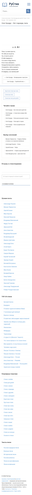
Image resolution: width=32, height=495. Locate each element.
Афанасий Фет (8, 227)
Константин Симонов (10, 266)
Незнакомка (7, 327)
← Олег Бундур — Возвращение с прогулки (16, 77)
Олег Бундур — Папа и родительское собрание (15, 125)
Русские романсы (9, 457)
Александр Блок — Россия (12, 357)
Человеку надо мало (10, 347)
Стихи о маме (8, 422)
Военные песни (8, 451)
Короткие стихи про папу (11, 91)
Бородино (7, 305)
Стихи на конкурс (9, 432)
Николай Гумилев (9, 283)
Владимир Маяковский (11, 220)
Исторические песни (10, 454)
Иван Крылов (8, 214)
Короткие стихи (8, 399)
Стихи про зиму (8, 409)
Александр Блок (9, 243)
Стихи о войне (8, 425)
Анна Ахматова (8, 230)
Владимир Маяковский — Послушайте (15, 364)
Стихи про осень (9, 406)
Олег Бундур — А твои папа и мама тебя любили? (16, 114)
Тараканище (7, 334)
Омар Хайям (7, 276)
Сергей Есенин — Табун (12, 147)
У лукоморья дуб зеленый (12, 312)
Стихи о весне (8, 412)
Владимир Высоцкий (10, 233)
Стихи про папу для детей (11, 98)
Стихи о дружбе (8, 392)
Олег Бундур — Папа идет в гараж (15, 121)
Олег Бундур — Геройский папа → (16, 81)
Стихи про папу (9, 94)
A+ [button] (18, 47)
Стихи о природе (9, 389)
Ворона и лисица (9, 315)
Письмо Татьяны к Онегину (12, 350)
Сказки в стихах (9, 435)
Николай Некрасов (9, 217)
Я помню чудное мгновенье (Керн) (14, 308)
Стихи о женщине (9, 396)
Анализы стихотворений (8, 479)
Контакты (8, 489)
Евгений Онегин (8, 302)
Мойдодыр (7, 330)
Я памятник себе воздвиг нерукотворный (16, 318)
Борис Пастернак (9, 250)
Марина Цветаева (9, 240)
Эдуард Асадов (8, 260)
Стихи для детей (9, 382)
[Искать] (28, 11)
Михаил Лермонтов (10, 207)
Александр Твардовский (11, 286)
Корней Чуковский (9, 256)
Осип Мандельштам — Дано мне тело (16, 153)
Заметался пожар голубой (12, 367)
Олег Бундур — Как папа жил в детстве (16, 110)
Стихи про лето (8, 415)
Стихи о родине (8, 429)
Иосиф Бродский (9, 237)
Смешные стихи (8, 419)
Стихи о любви (8, 379)
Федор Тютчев (8, 223)
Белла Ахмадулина (9, 280)
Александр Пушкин (10, 204)
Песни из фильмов (9, 464)
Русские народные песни (11, 448)
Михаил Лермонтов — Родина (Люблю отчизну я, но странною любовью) (16, 140)
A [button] (13, 47)
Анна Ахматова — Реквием (12, 360)
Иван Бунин (7, 270)
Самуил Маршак (9, 253)
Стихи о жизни (8, 386)
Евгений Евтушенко (10, 263)
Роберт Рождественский (11, 290)
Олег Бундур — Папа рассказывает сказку (17, 118)
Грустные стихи (8, 402)
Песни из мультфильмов (11, 461)
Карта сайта (17, 491)
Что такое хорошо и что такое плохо (15, 340)
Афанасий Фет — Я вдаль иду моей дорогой (17, 150)
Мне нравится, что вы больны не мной (15, 344)
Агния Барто (7, 247)
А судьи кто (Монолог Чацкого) (13, 337)
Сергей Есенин (8, 210)
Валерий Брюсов (9, 273)
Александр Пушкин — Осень (13, 144)
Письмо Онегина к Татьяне (12, 354)
